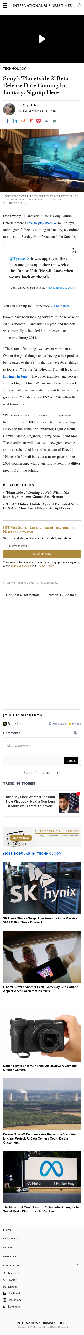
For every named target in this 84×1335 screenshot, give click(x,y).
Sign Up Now (21, 837)
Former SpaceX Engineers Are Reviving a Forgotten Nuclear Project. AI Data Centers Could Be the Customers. (40, 1138)
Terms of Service (21, 565)
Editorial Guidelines (61, 595)
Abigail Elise (30, 105)
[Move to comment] (54, 120)
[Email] (46, 120)
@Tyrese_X (19, 258)
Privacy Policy (45, 565)
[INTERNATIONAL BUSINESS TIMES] (42, 6)
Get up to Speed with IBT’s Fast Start (57, 831)
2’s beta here (60, 305)
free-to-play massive (42, 222)
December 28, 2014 (61, 287)
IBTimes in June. (16, 376)
